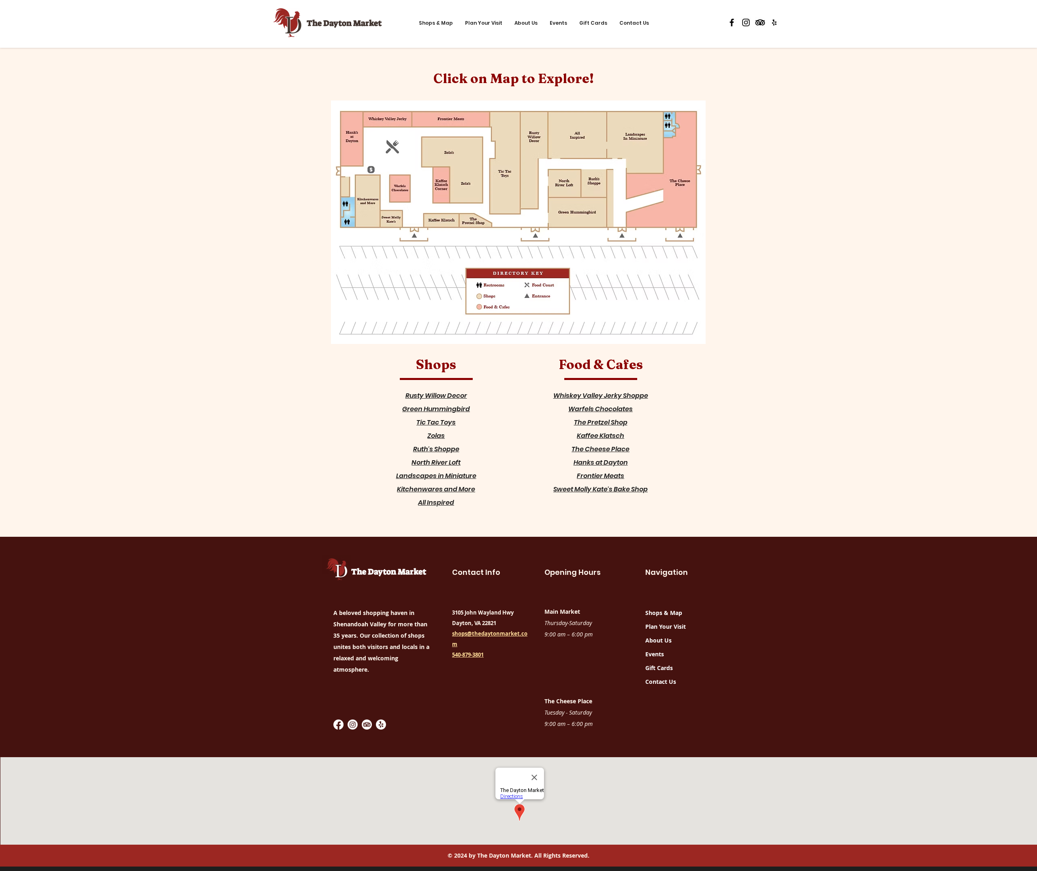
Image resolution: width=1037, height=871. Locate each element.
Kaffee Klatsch (600, 435)
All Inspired (436, 502)
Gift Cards (659, 668)
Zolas (436, 435)
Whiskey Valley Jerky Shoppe (600, 395)
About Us (658, 640)
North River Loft (436, 462)
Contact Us (660, 681)
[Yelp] (774, 22)
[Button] (351, 139)
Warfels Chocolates (600, 409)
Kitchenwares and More (436, 489)
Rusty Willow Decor (436, 395)
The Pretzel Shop (600, 422)
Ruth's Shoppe (436, 449)
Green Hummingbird (436, 409)
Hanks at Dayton (601, 462)
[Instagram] (746, 22)
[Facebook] (732, 22)
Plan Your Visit (665, 626)
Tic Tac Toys (436, 422)
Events (654, 654)
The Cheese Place (600, 449)
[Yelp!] (381, 724)
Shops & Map (663, 613)
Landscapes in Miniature (436, 475)
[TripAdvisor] (760, 22)
